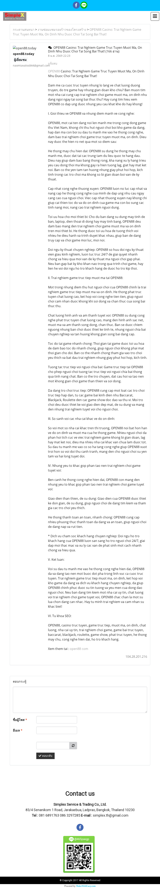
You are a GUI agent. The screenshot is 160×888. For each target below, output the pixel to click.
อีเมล (17, 730)
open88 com (79, 649)
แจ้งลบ (52, 63)
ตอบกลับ (46, 755)
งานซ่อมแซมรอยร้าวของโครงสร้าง (62, 29)
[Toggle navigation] (155, 16)
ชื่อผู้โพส (20, 720)
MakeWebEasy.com (86, 886)
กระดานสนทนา (23, 29)
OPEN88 (54, 71)
